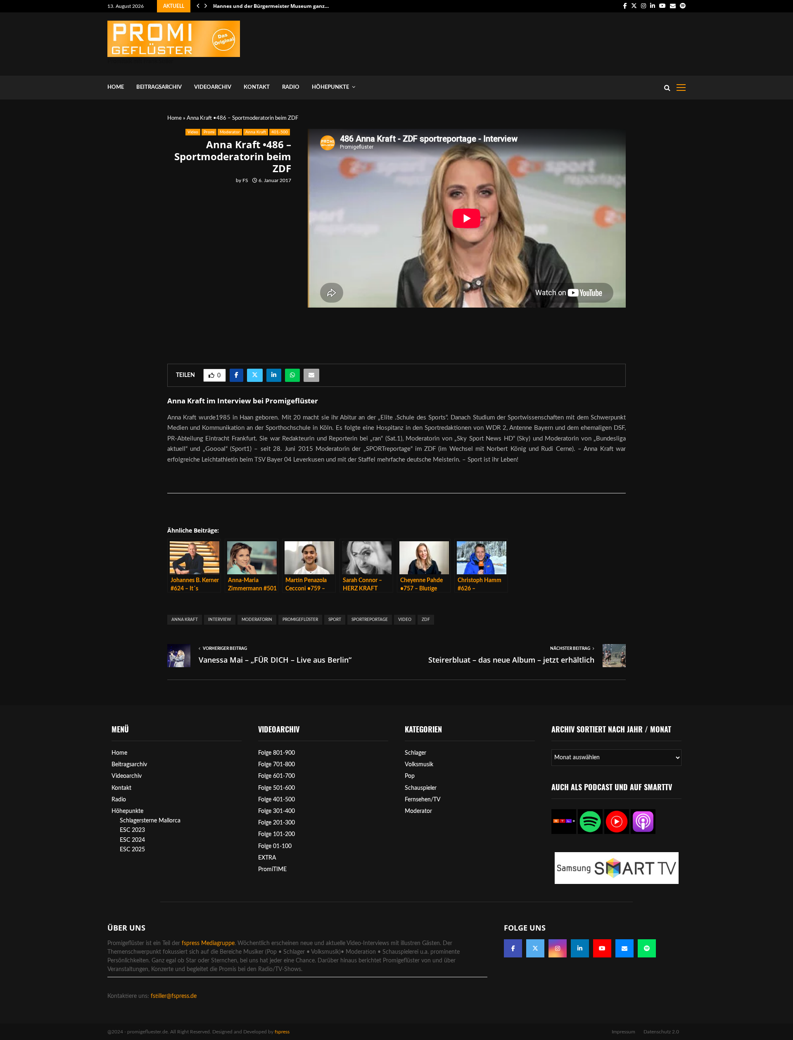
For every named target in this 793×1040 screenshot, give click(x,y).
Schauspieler (421, 788)
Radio (290, 87)
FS (245, 180)
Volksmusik (419, 765)
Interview (219, 620)
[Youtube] (602, 948)
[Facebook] (513, 948)
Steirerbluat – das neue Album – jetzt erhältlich (511, 660)
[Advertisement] (535, 42)
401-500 (279, 132)
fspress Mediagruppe (208, 943)
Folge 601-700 (276, 776)
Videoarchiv (212, 87)
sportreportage (369, 620)
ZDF (426, 620)
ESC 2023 (132, 830)
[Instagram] (557, 948)
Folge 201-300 (276, 823)
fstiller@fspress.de (174, 996)
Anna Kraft (255, 132)
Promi (209, 132)
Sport (334, 620)
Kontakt (257, 87)
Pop (410, 776)
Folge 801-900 (276, 753)
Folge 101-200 (276, 834)
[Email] (624, 948)
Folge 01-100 (275, 846)
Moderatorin (257, 620)
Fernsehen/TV (423, 800)
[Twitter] (535, 948)
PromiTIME (272, 869)
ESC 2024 (132, 840)
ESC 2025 (132, 850)
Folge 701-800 (276, 765)
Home (115, 87)
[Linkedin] (580, 948)
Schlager (415, 753)
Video (193, 132)
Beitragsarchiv (159, 87)
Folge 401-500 (276, 800)
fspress (282, 1031)
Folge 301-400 (276, 811)
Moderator (230, 132)
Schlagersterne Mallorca (150, 821)
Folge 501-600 (276, 788)
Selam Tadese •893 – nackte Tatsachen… (262, 5)
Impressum (623, 1031)
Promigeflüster (300, 620)
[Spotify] (647, 948)
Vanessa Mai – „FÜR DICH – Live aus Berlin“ (275, 660)
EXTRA (267, 858)
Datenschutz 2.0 (661, 1031)
